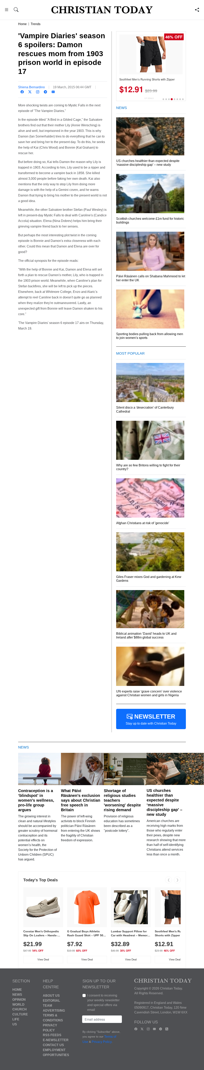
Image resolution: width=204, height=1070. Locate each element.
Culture (20, 1014)
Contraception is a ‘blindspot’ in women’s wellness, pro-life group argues (36, 800)
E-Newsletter (56, 1040)
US (14, 1024)
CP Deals (149, 98)
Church (19, 1009)
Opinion (19, 999)
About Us (51, 995)
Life (15, 1019)
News (17, 994)
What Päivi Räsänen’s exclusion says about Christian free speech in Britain (80, 800)
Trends (35, 24)
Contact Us (53, 1045)
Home (22, 24)
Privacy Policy (102, 1042)
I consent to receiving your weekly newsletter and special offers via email (103, 1002)
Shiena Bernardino (31, 87)
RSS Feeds (52, 1035)
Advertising (54, 1010)
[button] (6, 10)
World (18, 1004)
